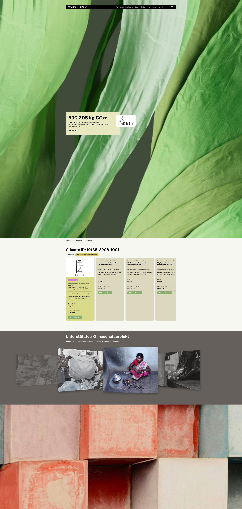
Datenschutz (140, 7)
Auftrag (69, 241)
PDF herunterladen (75, 317)
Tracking (88, 241)
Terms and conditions (124, 7)
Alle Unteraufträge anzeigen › (87, 255)
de (172, 7)
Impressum (151, 7)
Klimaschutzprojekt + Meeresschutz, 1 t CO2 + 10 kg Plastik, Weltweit (92, 341)
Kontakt (161, 7)
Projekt (78, 241)
